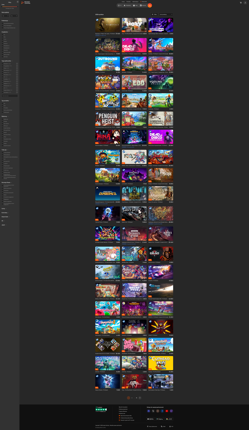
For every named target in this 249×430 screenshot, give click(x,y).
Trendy (123, 1)
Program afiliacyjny (123, 411)
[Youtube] (167, 411)
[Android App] (160, 419)
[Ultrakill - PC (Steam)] (160, 327)
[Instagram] (158, 411)
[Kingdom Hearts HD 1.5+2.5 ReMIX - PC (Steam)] (107, 345)
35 (136, 397)
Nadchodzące (135, 1)
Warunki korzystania (123, 407)
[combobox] (5, 15)
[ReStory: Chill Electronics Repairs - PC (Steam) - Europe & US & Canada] (107, 290)
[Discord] (148, 411)
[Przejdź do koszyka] (241, 2)
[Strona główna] (25, 2)
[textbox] (3, 15)
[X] (153, 411)
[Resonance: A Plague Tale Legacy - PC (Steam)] (107, 25)
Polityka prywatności (123, 409)
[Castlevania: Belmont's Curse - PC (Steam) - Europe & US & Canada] (134, 233)
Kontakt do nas (122, 413)
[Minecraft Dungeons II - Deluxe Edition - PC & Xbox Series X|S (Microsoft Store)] (134, 137)
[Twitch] (171, 411)
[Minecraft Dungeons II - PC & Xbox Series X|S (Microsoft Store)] (107, 193)
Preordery (129, 1)
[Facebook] (162, 411)
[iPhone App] (150, 419)
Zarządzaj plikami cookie (100, 427)
